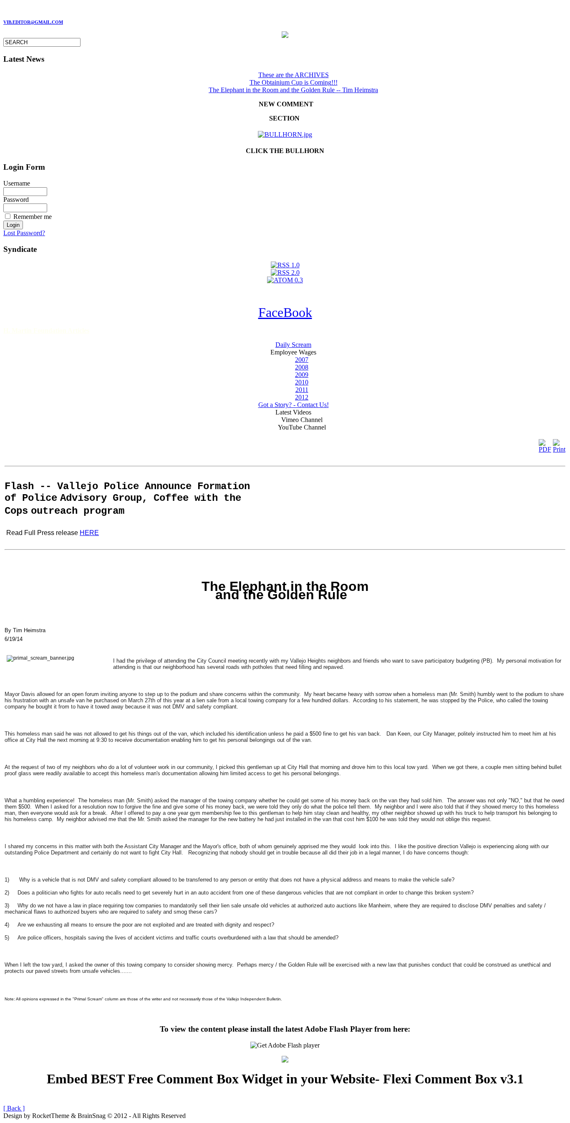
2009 (301, 374)
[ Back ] (14, 1108)
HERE (89, 532)
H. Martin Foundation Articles (46, 330)
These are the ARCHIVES (293, 74)
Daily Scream (293, 344)
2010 (301, 382)
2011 (301, 389)
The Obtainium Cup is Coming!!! (294, 82)
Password (16, 199)
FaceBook (285, 312)
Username (16, 183)
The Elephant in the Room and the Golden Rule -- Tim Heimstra (293, 89)
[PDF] (545, 443)
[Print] (559, 443)
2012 (301, 397)
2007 (301, 359)
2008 (301, 367)
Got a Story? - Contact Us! (293, 404)
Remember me (32, 216)
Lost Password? (24, 232)
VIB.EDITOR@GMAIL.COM (33, 22)
